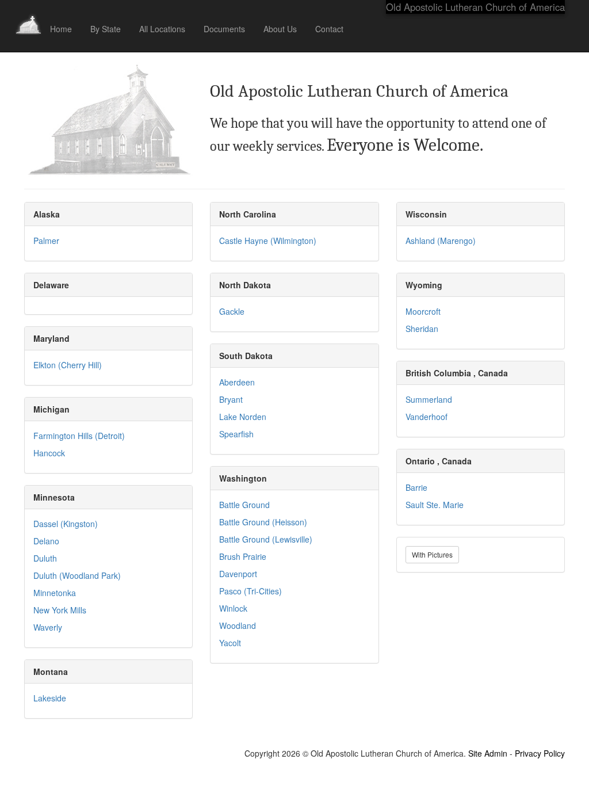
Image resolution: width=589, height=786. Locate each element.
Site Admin (487, 753)
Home (61, 29)
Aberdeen (237, 382)
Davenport (238, 573)
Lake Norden (242, 416)
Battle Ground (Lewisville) (265, 539)
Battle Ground (244, 504)
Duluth (45, 558)
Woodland (237, 625)
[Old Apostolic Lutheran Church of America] (28, 14)
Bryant (231, 399)
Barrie (416, 487)
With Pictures (432, 554)
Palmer (46, 240)
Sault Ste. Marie (435, 504)
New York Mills (59, 610)
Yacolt (230, 642)
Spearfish (236, 434)
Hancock (49, 453)
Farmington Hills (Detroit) (79, 435)
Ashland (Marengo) (441, 240)
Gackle (231, 311)
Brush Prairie (242, 556)
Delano (46, 541)
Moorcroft (423, 311)
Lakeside (49, 698)
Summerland (429, 399)
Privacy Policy (540, 753)
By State (105, 29)
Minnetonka (54, 592)
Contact (329, 29)
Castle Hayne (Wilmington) (267, 240)
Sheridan (422, 328)
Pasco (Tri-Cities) (250, 591)
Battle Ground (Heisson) (263, 522)
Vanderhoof (427, 416)
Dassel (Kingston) (65, 523)
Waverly (47, 627)
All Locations (162, 29)
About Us (280, 29)
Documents (224, 29)
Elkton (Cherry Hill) (67, 365)
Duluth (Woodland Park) (77, 575)
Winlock (233, 608)
